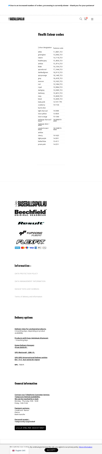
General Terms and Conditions (27, 289)
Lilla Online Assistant (30, 427)
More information (85, 447)
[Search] (81, 19)
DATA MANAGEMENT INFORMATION (30, 281)
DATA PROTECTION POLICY (26, 273)
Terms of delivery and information (28, 297)
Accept (51, 450)
